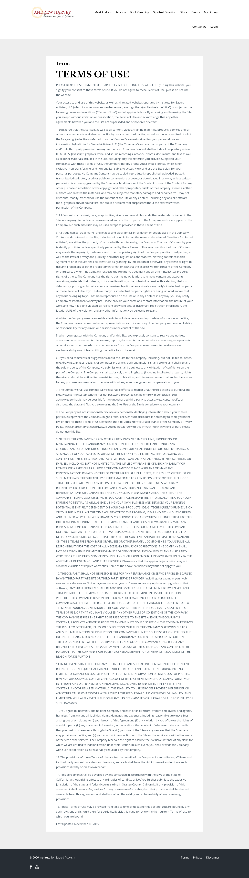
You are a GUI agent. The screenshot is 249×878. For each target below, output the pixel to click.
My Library (211, 12)
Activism (121, 12)
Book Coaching (139, 12)
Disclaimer (212, 857)
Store (183, 12)
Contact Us (199, 26)
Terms (185, 857)
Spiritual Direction (164, 12)
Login (214, 26)
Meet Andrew (103, 12)
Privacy (197, 857)
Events (195, 12)
